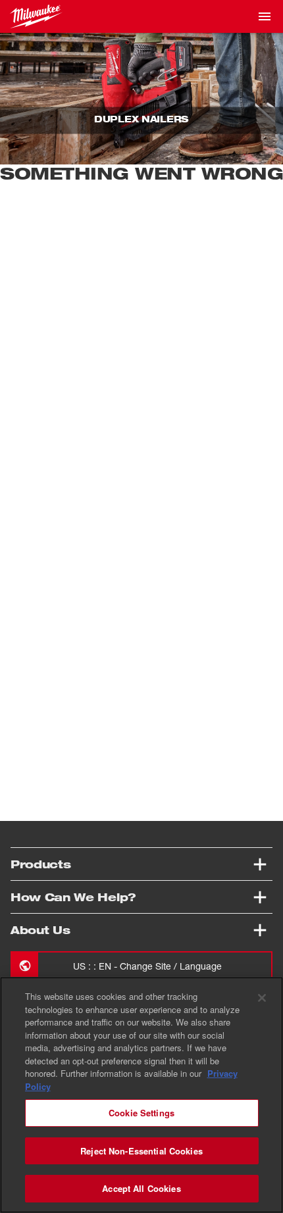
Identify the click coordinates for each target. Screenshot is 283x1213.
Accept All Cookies (141, 1188)
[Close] (261, 997)
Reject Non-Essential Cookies (141, 1151)
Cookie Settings (141, 1112)
